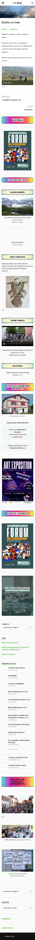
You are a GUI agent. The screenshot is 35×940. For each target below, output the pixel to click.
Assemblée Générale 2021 (11, 100)
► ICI (20, 375)
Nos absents (6, 918)
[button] (31, 796)
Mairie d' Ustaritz (7, 654)
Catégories (5, 624)
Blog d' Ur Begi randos (9, 642)
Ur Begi (17, 2)
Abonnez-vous (24, 935)
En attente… (28, 109)
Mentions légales (7, 928)
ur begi (4, 29)
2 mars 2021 (14, 29)
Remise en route (11, 22)
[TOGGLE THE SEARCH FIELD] (32, 3)
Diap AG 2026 (14, 873)
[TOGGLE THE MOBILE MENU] (3, 3)
